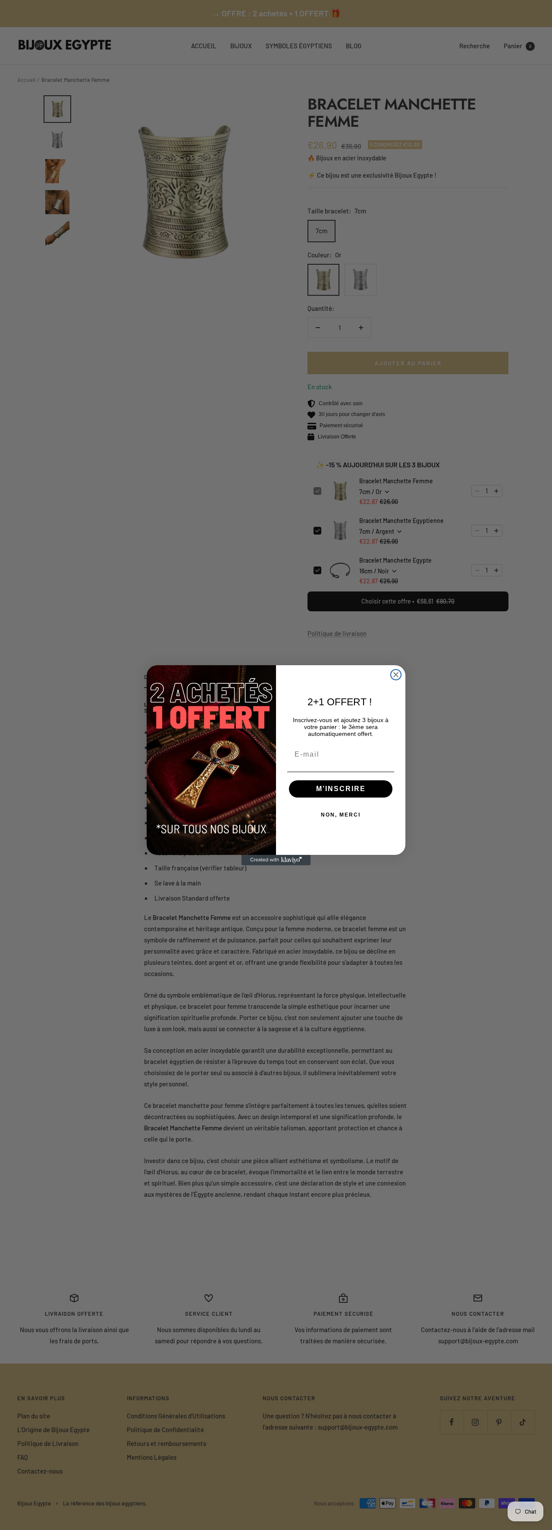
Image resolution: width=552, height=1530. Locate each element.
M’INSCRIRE (341, 788)
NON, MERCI (341, 815)
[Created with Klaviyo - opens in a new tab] (276, 860)
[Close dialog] (396, 675)
